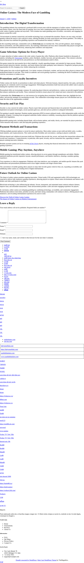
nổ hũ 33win (34, 144)
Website (2, 234)
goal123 (2, 420)
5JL (1, 329)
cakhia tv (3, 378)
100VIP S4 (7, 256)
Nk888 (2, 368)
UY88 (6, 262)
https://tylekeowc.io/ (6, 396)
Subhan (13, 19)
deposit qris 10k (5, 441)
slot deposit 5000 (5, 476)
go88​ (5, 269)
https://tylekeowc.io (6, 403)
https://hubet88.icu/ (6, 483)
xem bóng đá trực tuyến (7, 382)
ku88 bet (7, 245)
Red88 (2, 445)
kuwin (6, 276)
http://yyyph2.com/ (10, 275)
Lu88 (1, 455)
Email (2, 230)
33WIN (6, 286)
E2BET (2, 361)
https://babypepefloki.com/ (9, 349)
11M (1, 497)
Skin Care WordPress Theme (47, 560)
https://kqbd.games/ (6, 487)
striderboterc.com (9, 339)
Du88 (2, 413)
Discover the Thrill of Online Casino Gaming (14, 197)
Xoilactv (3, 494)
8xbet (2, 389)
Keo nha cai (8, 260)
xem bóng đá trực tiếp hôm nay (10, 375)
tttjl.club (6, 282)
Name (2, 226)
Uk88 (2, 466)
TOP (1, 562)
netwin (6, 250)
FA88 (6, 263)
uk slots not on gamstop (7, 417)
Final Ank (3, 406)
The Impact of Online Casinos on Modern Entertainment (18, 199)
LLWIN (6, 247)
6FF (5, 254)
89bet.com (3, 399)
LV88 (6, 249)
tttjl (1, 318)
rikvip (2, 301)
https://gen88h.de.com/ (7, 424)
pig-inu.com (8, 341)
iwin (1, 308)
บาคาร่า (3, 505)
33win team (18, 58)
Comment (4, 222)
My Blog (3, 4)
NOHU (2, 371)
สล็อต (6, 290)
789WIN (3, 364)
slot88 (2, 410)
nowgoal (3, 427)
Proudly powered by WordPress (26, 560)
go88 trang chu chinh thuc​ (12, 258)
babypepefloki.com (7, 346)
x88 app (6, 278)
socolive (2, 297)
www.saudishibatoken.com (9, 357)
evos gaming (4, 431)
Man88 (2, 452)
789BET (7, 280)
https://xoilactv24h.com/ (7, 490)
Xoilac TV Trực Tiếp (7, 434)
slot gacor (7, 267)
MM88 (6, 284)
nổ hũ (2, 315)
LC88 (6, 271)
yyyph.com (7, 273)
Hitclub (2, 294)
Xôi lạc (2, 480)
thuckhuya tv (4, 385)
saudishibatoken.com (7, 353)
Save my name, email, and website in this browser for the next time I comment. (27, 238)
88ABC (6, 287)
